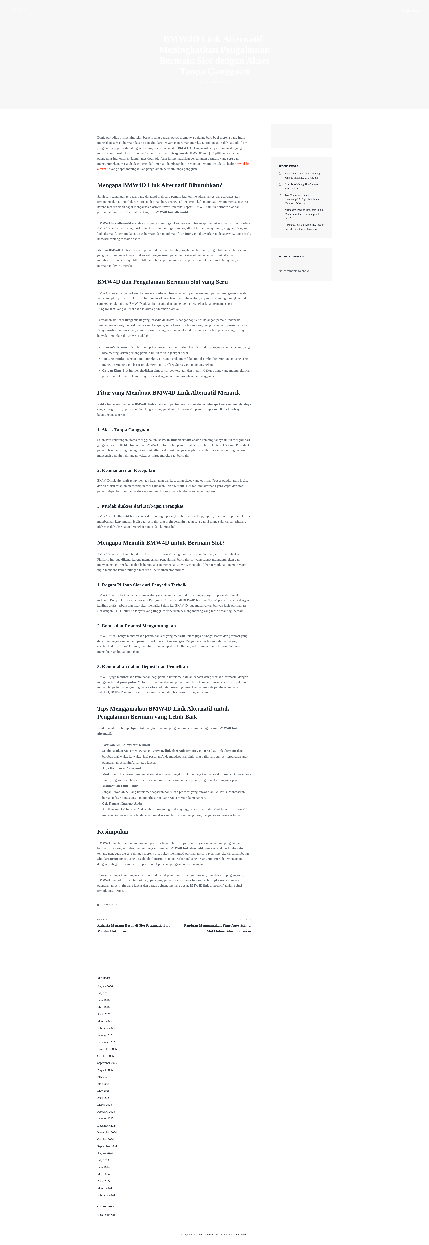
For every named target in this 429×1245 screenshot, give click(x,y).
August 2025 (105, 1070)
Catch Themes (240, 1234)
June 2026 (103, 1000)
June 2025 (103, 1083)
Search (320, 137)
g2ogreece (18, 9)
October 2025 (105, 1056)
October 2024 (105, 1139)
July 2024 (103, 1160)
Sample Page (411, 10)
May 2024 (103, 1174)
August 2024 (105, 1153)
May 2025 (103, 1090)
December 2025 (106, 1042)
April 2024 (103, 1181)
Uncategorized (110, 904)
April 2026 (103, 1014)
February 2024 (106, 1195)
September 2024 (107, 1146)
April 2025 (103, 1097)
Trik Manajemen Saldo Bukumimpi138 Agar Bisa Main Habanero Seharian (302, 199)
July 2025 (103, 1076)
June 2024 (103, 1167)
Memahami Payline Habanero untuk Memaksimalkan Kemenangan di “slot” (304, 214)
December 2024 (106, 1125)
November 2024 (107, 1132)
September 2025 (107, 1063)
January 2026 (105, 1035)
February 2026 (106, 1028)
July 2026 (103, 993)
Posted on (214, 81)
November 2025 (107, 1049)
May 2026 (103, 1007)
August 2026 (105, 986)
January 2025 (105, 1118)
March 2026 (104, 1021)
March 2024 (104, 1188)
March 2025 (104, 1104)
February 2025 (106, 1111)
